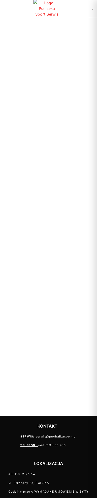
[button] (5, 8)
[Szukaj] (86, 8)
